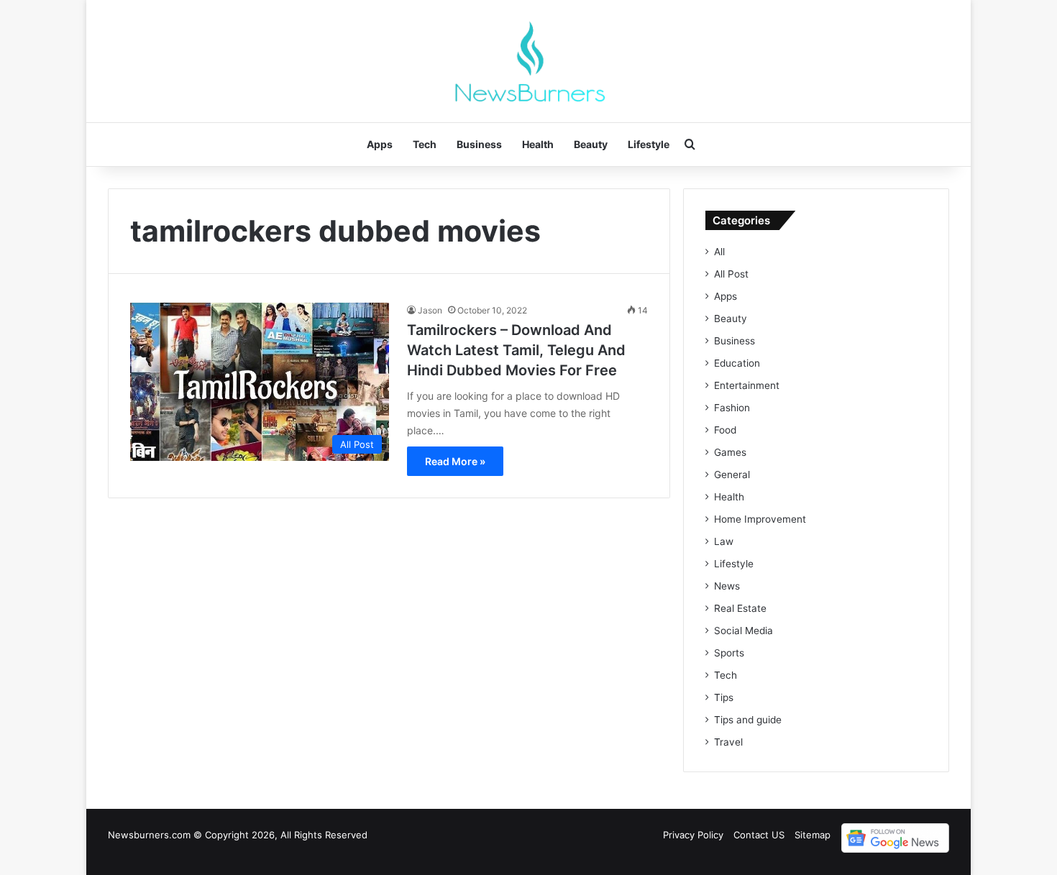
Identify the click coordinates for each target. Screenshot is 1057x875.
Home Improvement (760, 519)
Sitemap (812, 834)
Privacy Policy (693, 834)
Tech (424, 144)
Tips (723, 697)
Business (479, 144)
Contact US (758, 834)
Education (737, 363)
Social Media (743, 630)
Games (730, 452)
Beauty (591, 144)
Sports (729, 653)
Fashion (732, 407)
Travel (728, 742)
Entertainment (746, 385)
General (732, 474)
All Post (731, 274)
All (719, 251)
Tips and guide (748, 719)
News (727, 586)
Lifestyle (648, 144)
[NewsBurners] (528, 61)
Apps (380, 144)
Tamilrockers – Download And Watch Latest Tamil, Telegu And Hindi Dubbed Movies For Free (516, 350)
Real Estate (740, 608)
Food (725, 430)
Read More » (455, 461)
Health (538, 144)
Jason (430, 310)
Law (723, 541)
